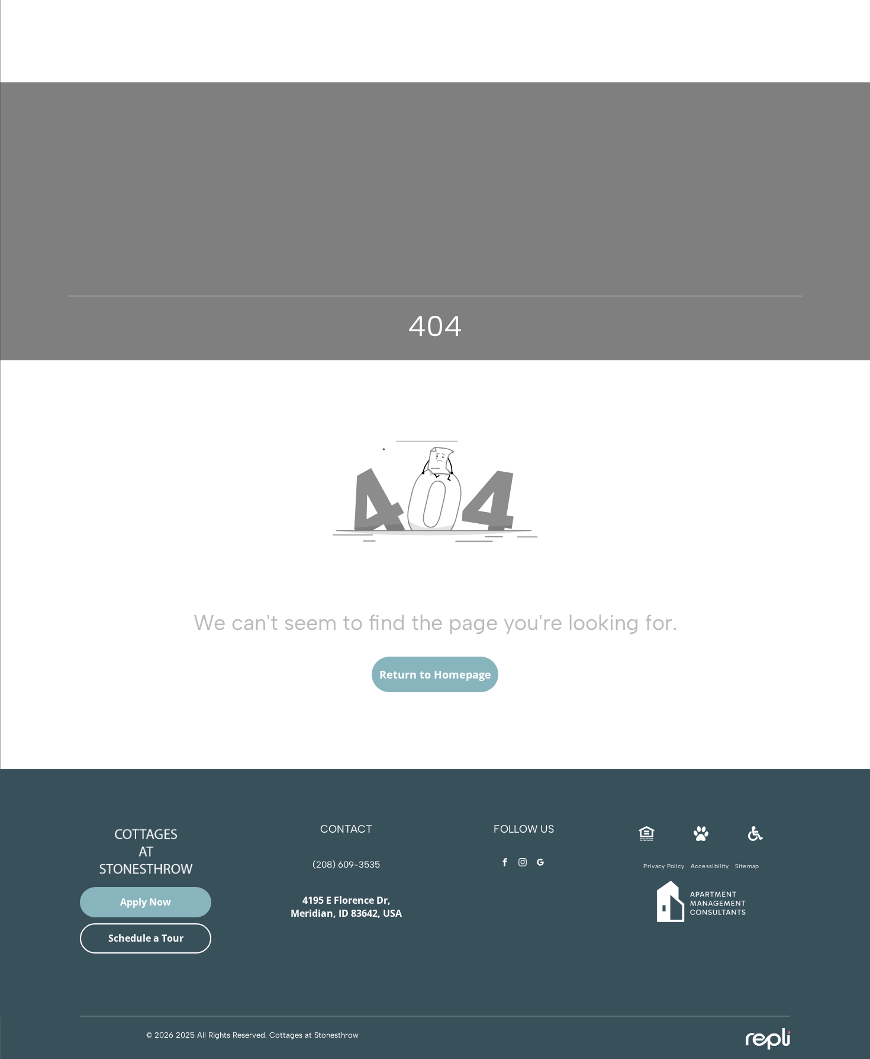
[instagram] (522, 864)
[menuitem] (663, 866)
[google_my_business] (540, 864)
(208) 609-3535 (460, 36)
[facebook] (504, 864)
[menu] (26, 38)
